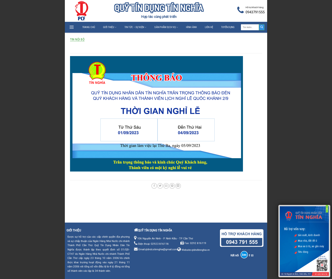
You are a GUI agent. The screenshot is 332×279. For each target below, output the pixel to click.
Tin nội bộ (77, 39)
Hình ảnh (191, 27)
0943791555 (255, 12)
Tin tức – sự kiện (134, 27)
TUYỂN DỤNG (228, 27)
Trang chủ (88, 27)
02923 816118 (160, 243)
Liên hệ (209, 27)
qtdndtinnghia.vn (200, 249)
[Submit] (262, 27)
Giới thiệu (108, 27)
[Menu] (71, 27)
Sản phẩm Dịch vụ (165, 27)
